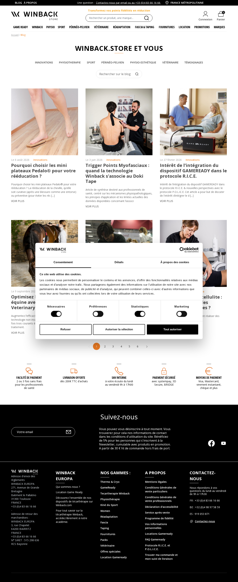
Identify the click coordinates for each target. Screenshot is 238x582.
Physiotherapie (70, 62)
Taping (104, 528)
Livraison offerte (74, 378)
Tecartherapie (109, 493)
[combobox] (193, 3)
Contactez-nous (205, 521)
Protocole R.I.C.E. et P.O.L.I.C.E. (157, 547)
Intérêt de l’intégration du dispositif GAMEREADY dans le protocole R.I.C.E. (193, 170)
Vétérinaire (170, 62)
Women (105, 511)
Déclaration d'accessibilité (161, 507)
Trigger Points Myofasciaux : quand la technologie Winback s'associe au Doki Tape (117, 173)
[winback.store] (34, 15)
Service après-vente (157, 512)
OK (68, 432)
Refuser (65, 329)
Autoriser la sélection (119, 329)
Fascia (104, 522)
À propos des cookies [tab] (174, 262)
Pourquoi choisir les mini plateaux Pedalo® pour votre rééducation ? (43, 170)
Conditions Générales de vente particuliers (160, 489)
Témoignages (193, 62)
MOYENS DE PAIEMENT (209, 378)
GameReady (107, 487)
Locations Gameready (159, 533)
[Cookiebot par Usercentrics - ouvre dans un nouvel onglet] (182, 250)
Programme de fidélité (159, 518)
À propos (30, 2)
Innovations (44, 62)
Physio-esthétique (143, 62)
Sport (91, 62)
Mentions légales (156, 482)
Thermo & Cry (109, 482)
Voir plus (17, 201)
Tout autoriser (172, 329)
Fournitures (107, 534)
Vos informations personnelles (156, 526)
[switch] (98, 314)
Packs (104, 540)
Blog (18, 2)
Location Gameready (113, 557)
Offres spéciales (110, 551)
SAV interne (119, 378)
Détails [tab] (119, 262)
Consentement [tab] (63, 262)
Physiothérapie (110, 499)
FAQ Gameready (155, 539)
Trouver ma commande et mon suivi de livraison (161, 556)
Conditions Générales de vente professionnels (160, 499)
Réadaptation (109, 516)
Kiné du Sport (109, 505)
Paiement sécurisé (163, 378)
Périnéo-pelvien (112, 62)
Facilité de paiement (29, 378)
